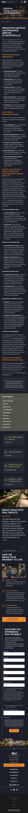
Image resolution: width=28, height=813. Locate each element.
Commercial (14, 775)
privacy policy (5, 700)
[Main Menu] (25, 2)
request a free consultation (13, 619)
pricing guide (21, 600)
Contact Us (14, 781)
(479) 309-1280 (14, 762)
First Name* (6, 651)
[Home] (8, 2)
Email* (4, 663)
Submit (13, 730)
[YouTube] (14, 790)
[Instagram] (17, 790)
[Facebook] (11, 790)
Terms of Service (14, 700)
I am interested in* (7, 682)
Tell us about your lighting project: (10, 709)
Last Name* (6, 657)
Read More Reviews (9, 551)
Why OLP (14, 778)
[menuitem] (12, 401)
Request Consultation (13, 765)
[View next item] (25, 547)
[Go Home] (2, 21)
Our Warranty (14, 772)
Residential (14, 769)
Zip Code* (5, 676)
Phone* (5, 669)
